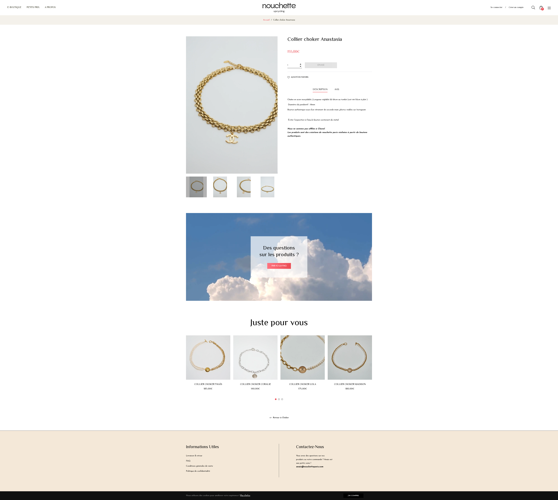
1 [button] (276, 399)
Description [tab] (320, 89)
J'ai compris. (353, 496)
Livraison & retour (194, 456)
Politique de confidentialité (198, 471)
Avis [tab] (337, 89)
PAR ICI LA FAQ (279, 266)
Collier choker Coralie (255, 384)
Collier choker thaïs (208, 384)
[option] (208, 368)
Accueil (266, 20)
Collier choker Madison (350, 384)
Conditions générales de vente (199, 466)
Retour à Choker (280, 418)
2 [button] (279, 399)
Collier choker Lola (302, 384)
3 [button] (282, 399)
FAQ (188, 461)
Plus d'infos (245, 495)
